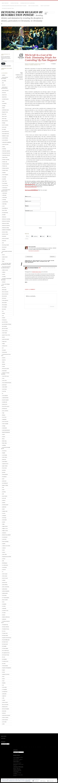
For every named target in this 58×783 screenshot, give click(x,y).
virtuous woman (5, 702)
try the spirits (4, 687)
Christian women (5, 170)
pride (3, 493)
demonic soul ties (5, 234)
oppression (4, 459)
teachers (3, 614)
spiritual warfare (5, 593)
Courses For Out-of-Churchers (27, 3)
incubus (3, 366)
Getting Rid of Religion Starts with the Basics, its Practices (18, 767)
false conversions (5, 291)
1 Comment (53, 63)
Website (26, 205)
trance (3, 676)
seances (3, 552)
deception (4, 214)
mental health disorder (6, 430)
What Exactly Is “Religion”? (18, 759)
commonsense (4, 187)
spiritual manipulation (5, 591)
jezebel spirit (4, 384)
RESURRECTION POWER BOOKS (6, 68)
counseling (4, 199)
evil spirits (4, 276)
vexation (3, 700)
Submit (40, 227)
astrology (3, 105)
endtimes (3, 272)
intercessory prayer (5, 368)
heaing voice (4, 341)
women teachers (5, 719)
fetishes (3, 313)
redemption (4, 515)
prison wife (4, 498)
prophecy (3, 500)
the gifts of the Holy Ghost (6, 637)
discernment (4, 247)
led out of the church (5, 406)
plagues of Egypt (5, 485)
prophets (3, 502)
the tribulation (4, 659)
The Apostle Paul (5, 624)
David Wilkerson (5, 208)
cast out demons (5, 140)
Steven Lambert (5, 599)
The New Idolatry (5, 648)
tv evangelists (4, 689)
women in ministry (5, 717)
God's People (4, 332)
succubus (4, 606)
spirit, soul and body (5, 586)
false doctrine (4, 296)
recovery (3, 513)
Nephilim (3, 452)
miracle (3, 434)
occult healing (4, 455)
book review (4, 127)
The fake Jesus (5, 633)
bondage (3, 122)
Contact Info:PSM (14, 3)
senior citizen (4, 554)
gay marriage (4, 326)
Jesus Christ (4, 380)
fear (3, 311)
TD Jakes (4, 612)
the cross (3, 631)
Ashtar (3, 101)
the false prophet (5, 635)
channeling (4, 148)
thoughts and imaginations (6, 667)
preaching (4, 491)
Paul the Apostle (5, 474)
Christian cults (4, 161)
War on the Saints (5, 704)
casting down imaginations (6, 142)
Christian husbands (5, 163)
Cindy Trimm (4, 181)
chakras (3, 146)
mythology (4, 445)
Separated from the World (6, 556)
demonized (4, 236)
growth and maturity (5, 339)
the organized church (5, 652)
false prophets (4, 304)
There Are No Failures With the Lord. (18, 775)
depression (4, 240)
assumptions (4, 103)
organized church (5, 463)
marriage (3, 425)
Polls (3, 487)
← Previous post (29, 256)
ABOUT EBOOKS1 (5, 3)
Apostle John (4, 94)
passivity (3, 472)
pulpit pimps (4, 506)
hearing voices (4, 345)
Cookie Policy (27, 780)
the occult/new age (5, 650)
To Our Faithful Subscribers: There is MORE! (18, 758)
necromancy (4, 450)
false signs (4, 309)
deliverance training (5, 227)
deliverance (4, 216)
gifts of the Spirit (5, 328)
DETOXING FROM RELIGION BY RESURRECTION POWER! (22, 13)
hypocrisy (4, 359)
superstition (4, 608)
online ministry (4, 457)
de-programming (5, 212)
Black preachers (5, 120)
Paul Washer (4, 476)
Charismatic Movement (6, 153)
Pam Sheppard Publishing (33, 267)
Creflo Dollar (4, 203)
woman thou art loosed (6, 715)
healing (3, 343)
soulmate (3, 580)
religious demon (5, 526)
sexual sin (4, 569)
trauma (3, 678)
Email (28, 201)
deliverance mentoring (6, 221)
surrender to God (5, 610)
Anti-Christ (4, 92)
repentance (4, 532)
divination (3, 249)
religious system (5, 530)
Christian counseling (5, 159)
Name (28, 196)
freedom (3, 317)
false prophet (4, 302)
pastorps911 (31, 63)
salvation (3, 543)
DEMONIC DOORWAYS (6, 229)
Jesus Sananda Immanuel (6, 382)
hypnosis (3, 357)
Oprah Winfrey (4, 461)
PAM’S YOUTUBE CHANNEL (33, 5)
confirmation (4, 195)
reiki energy (4, 517)
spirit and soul (4, 582)
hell (2, 347)
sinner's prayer (4, 573)
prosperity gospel (5, 504)
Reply (26, 282)
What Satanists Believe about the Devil (18, 765)
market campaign (5, 423)
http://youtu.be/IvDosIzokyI (31, 186)
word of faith (4, 721)
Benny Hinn (4, 114)
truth (3, 685)
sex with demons (5, 565)
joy (2, 393)
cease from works (5, 144)
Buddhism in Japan (5, 135)
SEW (3, 560)
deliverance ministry (5, 223)
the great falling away (5, 639)
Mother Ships (4, 443)
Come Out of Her (5, 185)
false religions (4, 306)
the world (3, 663)
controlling (17, 74)
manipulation (37, 63)
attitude (3, 107)
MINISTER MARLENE (6, 432)
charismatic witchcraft (6, 155)
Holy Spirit (4, 350)
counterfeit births (5, 201)
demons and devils (5, 238)
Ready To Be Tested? (45, 5)
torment (3, 672)
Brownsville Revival (5, 133)
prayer (3, 489)
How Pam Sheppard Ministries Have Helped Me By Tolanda (14, 5)
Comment (29, 210)
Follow (3, 63)
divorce (3, 254)
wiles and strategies (5, 708)
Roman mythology (5, 541)
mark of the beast (5, 421)
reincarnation (4, 519)
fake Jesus (4, 287)
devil (3, 242)
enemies (3, 274)
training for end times (5, 674)
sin (2, 571)
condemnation (4, 193)
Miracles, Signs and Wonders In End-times (17, 769)
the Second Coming (5, 654)
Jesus (3, 378)
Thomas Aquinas (5, 665)
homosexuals (4, 352)
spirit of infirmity (4, 584)
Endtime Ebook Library (36, 271)
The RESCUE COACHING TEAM (8, 8)
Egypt (3, 261)
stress (3, 601)
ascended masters (5, 99)
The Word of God (5, 661)
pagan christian (4, 465)
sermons (3, 558)
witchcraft (21, 79)
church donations (5, 174)
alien (3, 82)
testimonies (4, 619)
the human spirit (5, 644)
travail (3, 680)
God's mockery (4, 330)
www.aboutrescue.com (30, 184)
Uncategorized (4, 691)
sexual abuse (4, 567)
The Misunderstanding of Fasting (17, 773)
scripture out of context (6, 545)
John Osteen (4, 389)
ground (3, 337)
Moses (3, 438)
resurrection (4, 539)
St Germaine (4, 595)
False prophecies (5, 300)
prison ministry (4, 496)
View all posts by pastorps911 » (34, 250)
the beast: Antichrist (5, 626)
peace (3, 478)
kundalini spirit (4, 402)
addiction (3, 75)
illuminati (3, 364)
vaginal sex (4, 695)
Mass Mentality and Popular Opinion (16, 761)
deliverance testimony (6, 225)
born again (4, 129)
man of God (4, 417)
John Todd (4, 391)
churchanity (4, 176)
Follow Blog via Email (5, 54)
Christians (4, 172)
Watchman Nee (4, 706)
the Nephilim (4, 646)
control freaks (4, 197)
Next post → (52, 256)
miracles (3, 436)
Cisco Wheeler (4, 183)
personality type (37, 64)
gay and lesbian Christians (6, 324)
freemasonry (4, 319)
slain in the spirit (5, 578)
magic (3, 412)
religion (3, 524)
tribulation (3, 682)
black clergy (4, 118)
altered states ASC (5, 90)
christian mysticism (5, 168)
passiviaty (4, 470)
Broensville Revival (5, 131)
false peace (4, 298)
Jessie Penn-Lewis (5, 376)
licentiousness (4, 408)
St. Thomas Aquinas (5, 597)
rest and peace (4, 537)
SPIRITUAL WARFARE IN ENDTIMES (17, 771)
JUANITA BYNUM (5, 397)
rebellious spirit (4, 511)
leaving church (4, 404)
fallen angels (4, 289)
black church (4, 116)
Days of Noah (4, 210)
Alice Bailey (4, 80)
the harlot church (5, 641)
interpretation (4, 370)
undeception (4, 693)
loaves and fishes (5, 410)
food (3, 315)
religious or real (4, 528)
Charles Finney (4, 157)
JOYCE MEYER (5, 395)
